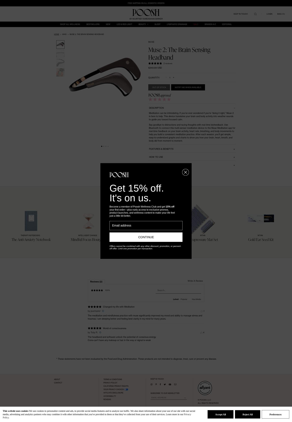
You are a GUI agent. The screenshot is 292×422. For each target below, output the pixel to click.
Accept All (220, 414)
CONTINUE (146, 237)
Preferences (275, 414)
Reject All (248, 414)
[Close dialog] (185, 172)
